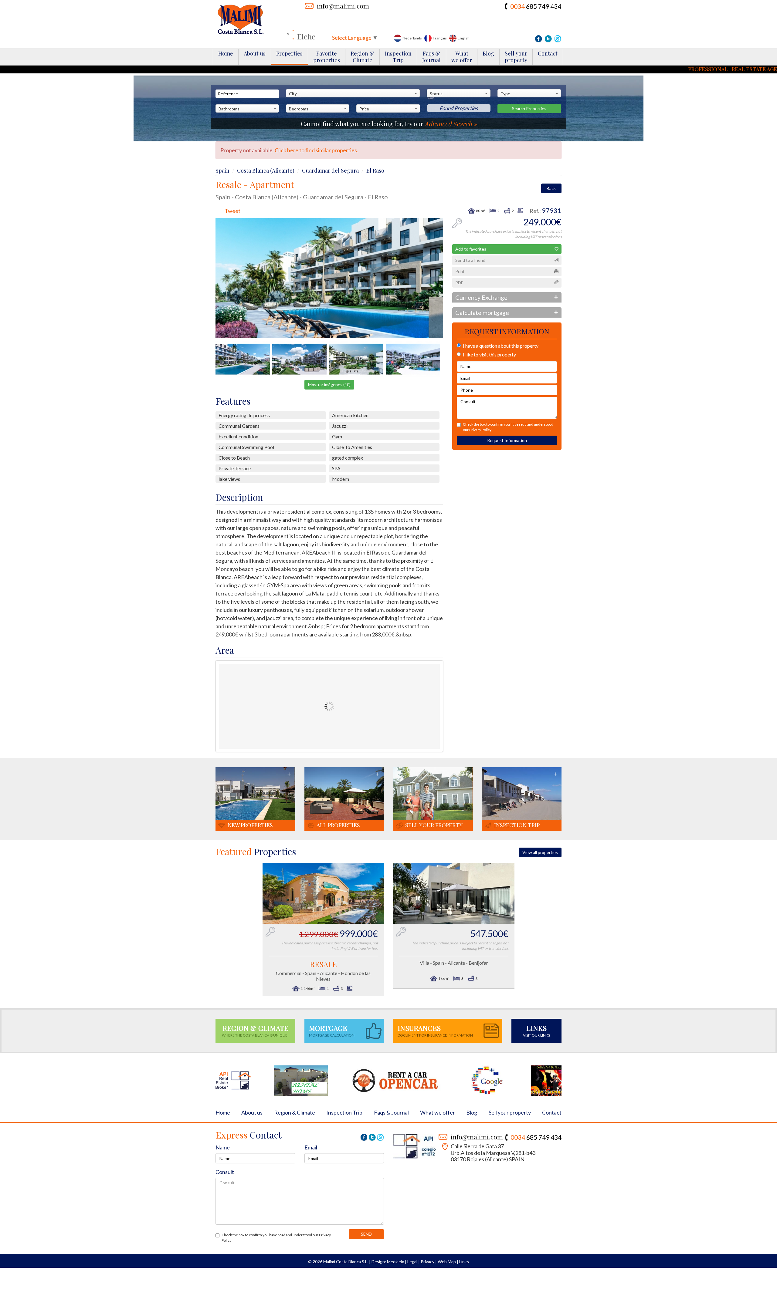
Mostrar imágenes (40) (329, 384)
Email (310, 1147)
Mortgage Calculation (332, 1030)
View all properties (540, 852)
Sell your (516, 57)
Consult (224, 1172)
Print (460, 271)
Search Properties (529, 108)
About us (255, 53)
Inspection (398, 57)
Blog (488, 53)
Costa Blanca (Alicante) (265, 170)
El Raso (375, 170)
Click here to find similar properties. (316, 150)
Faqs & (431, 57)
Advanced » (451, 124)
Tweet (232, 211)
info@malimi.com (343, 6)
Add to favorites (470, 248)
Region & (362, 57)
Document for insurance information (435, 1030)
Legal (412, 1261)
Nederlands (412, 38)
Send (366, 1234)
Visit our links (536, 1030)
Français (439, 38)
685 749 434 (535, 6)
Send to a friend (470, 260)
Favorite (326, 57)
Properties (289, 53)
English (463, 38)
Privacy (427, 1261)
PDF (459, 282)
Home (225, 53)
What (461, 57)
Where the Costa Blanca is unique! (255, 1030)
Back (551, 188)
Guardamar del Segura (330, 170)
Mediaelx (395, 1261)
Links (464, 1261)
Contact (548, 53)
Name (222, 1147)
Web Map (447, 1261)
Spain (222, 170)
